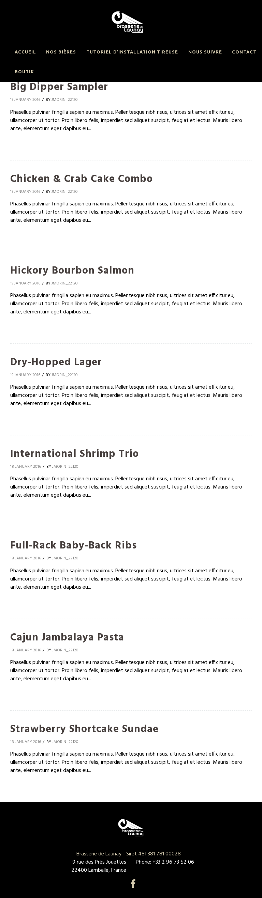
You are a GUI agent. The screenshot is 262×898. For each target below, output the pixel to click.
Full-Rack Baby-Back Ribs (73, 546)
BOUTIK (24, 71)
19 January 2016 (25, 99)
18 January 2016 (25, 466)
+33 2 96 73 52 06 (172, 862)
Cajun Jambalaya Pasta (67, 638)
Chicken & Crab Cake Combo (81, 179)
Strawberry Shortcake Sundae (84, 729)
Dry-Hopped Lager (56, 362)
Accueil (25, 51)
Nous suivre (205, 51)
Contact (244, 51)
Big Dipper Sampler (59, 87)
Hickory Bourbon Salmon (72, 271)
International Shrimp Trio (74, 454)
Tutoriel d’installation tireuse (132, 51)
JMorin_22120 (65, 99)
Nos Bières (61, 51)
